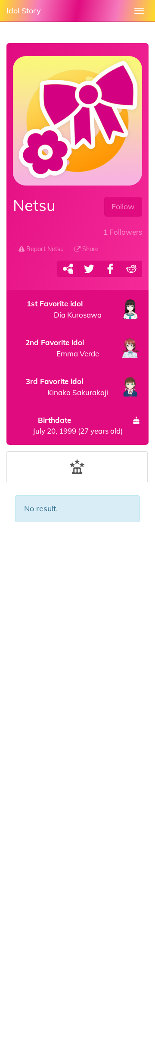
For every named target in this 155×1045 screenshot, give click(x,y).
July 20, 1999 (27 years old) (78, 425)
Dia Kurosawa (64, 309)
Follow (123, 206)
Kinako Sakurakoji (67, 387)
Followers (122, 231)
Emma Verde (62, 348)
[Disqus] (77, 668)
